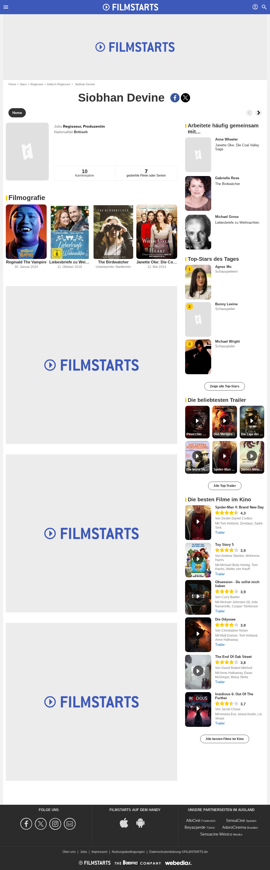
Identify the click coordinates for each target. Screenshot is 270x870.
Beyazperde (195, 827)
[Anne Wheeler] (198, 154)
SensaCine (235, 820)
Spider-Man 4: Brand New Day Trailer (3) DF (225, 469)
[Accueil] (130, 7)
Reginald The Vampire (26, 262)
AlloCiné (193, 820)
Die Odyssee (225, 619)
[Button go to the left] (249, 113)
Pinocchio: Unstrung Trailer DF (198, 434)
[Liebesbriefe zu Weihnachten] (69, 231)
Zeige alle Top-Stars (224, 386)
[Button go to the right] (258, 113)
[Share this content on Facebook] (175, 97)
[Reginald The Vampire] (26, 231)
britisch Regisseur (58, 84)
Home (12, 84)
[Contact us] (70, 824)
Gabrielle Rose (227, 178)
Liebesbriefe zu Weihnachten (69, 262)
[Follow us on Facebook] (27, 824)
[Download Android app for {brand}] (143, 822)
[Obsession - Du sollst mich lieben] (198, 597)
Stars (23, 84)
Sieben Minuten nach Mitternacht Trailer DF (252, 469)
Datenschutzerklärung (165, 852)
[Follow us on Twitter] (41, 824)
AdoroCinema (234, 827)
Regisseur (37, 84)
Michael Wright (227, 341)
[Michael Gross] (198, 232)
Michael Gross (227, 217)
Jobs (83, 852)
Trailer (220, 532)
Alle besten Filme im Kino (225, 739)
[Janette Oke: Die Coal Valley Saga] (156, 231)
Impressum (99, 852)
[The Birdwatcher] (113, 231)
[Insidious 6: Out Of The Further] (198, 709)
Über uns (69, 852)
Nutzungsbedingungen (128, 852)
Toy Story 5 (224, 545)
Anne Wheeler (226, 139)
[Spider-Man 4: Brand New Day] (198, 522)
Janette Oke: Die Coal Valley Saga (156, 262)
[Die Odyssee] (198, 634)
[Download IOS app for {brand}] (126, 822)
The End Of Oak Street (233, 657)
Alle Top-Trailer (225, 486)
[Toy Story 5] (198, 560)
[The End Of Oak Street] (198, 672)
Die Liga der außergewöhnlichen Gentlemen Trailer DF (252, 434)
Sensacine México (216, 834)
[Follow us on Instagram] (56, 824)
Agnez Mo (223, 267)
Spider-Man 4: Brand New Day (239, 507)
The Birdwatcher (113, 262)
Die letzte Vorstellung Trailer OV (198, 469)
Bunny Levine (226, 304)
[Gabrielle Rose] (198, 193)
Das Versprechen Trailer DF (225, 434)
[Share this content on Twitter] (185, 97)
